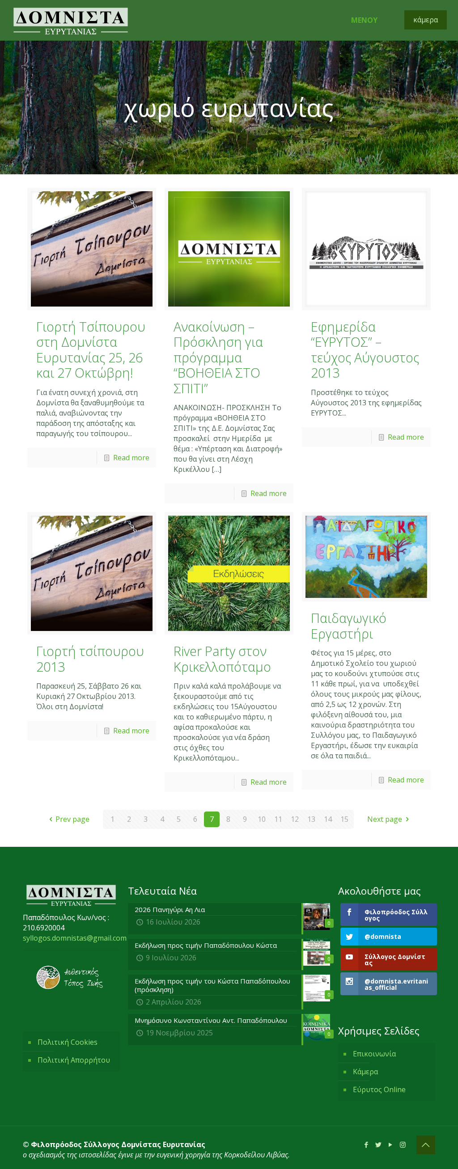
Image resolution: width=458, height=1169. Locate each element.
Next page (384, 819)
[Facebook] (366, 1144)
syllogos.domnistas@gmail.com (75, 938)
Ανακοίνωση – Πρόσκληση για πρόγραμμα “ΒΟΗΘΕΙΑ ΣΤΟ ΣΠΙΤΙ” (218, 357)
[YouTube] (390, 1144)
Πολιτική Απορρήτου (74, 1060)
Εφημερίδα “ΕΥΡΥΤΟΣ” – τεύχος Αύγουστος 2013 (365, 350)
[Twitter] (378, 1144)
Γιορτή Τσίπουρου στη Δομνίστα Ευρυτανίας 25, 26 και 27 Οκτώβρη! (90, 350)
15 (344, 819)
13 (311, 819)
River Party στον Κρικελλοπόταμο (222, 658)
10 (262, 819)
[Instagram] (402, 1144)
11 (278, 819)
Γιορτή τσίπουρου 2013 (90, 658)
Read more (131, 458)
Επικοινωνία (374, 1054)
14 (328, 819)
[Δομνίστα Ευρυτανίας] (70, 20)
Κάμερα (365, 1071)
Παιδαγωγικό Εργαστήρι (348, 625)
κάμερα (425, 20)
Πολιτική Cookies (68, 1042)
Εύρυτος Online (379, 1089)
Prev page (72, 819)
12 (295, 819)
